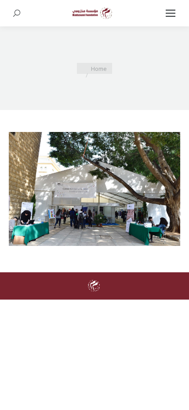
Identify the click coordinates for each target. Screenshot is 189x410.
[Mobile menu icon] (170, 13)
